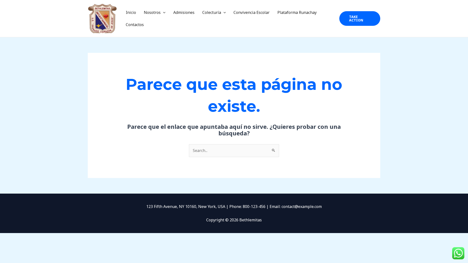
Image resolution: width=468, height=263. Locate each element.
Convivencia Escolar (252, 12)
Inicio (131, 12)
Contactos (135, 24)
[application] (163, 12)
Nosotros (152, 12)
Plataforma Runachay (297, 12)
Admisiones (184, 12)
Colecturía (211, 12)
